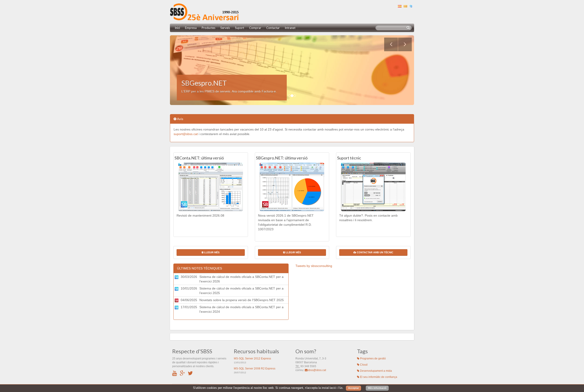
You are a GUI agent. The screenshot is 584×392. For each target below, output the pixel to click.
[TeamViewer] (373, 187)
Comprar (255, 28)
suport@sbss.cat (186, 134)
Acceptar (353, 388)
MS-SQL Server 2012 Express (252, 358)
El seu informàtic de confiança (378, 377)
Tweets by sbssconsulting (313, 266)
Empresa (191, 28)
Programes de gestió (372, 358)
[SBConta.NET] (211, 187)
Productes (208, 28)
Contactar (273, 28)
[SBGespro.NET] (292, 187)
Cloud (363, 364)
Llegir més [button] (211, 252)
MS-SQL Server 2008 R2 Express (254, 368)
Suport (239, 28)
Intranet (290, 28)
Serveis (225, 28)
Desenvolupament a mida (375, 370)
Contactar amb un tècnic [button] (374, 252)
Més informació (377, 388)
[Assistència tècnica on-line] (411, 6)
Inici (177, 28)
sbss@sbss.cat (317, 370)
